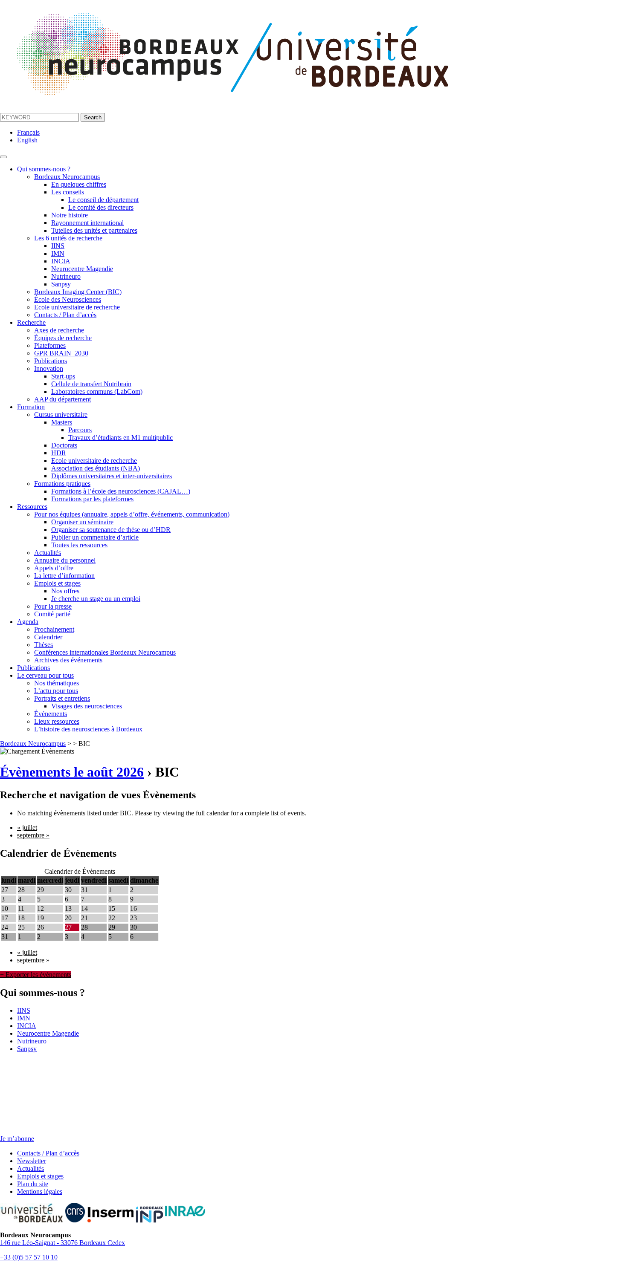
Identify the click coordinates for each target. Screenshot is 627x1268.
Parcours (80, 429)
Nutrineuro (66, 276)
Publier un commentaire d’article (95, 537)
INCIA (60, 261)
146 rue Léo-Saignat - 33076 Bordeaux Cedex (62, 1242)
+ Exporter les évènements (35, 974)
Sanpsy (61, 284)
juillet (27, 827)
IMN (57, 253)
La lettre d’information (64, 575)
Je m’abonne (17, 1138)
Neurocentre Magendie (82, 268)
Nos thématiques (56, 683)
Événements (50, 713)
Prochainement (54, 629)
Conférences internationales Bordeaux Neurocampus (105, 652)
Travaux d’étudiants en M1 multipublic (120, 437)
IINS (57, 245)
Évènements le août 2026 (72, 772)
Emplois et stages (57, 583)
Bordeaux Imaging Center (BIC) (78, 291)
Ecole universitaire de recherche (77, 307)
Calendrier (48, 637)
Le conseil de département (103, 199)
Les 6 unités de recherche (68, 238)
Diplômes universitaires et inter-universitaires (111, 475)
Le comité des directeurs (101, 207)
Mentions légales (39, 1191)
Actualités (47, 552)
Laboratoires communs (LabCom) (96, 391)
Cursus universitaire (60, 414)
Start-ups (63, 376)
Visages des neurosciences (86, 706)
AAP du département (62, 399)
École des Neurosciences (67, 299)
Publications (50, 360)
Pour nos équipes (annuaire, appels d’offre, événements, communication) (131, 514)
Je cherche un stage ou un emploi (95, 598)
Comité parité (52, 614)
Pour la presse (53, 606)
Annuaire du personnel (65, 560)
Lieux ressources (56, 721)
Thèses (43, 644)
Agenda (27, 621)
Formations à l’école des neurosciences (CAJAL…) (120, 491)
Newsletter (31, 1160)
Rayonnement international (87, 222)
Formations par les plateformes (92, 499)
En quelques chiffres (78, 184)
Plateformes (50, 345)
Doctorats (64, 445)
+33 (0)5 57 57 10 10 (29, 1257)
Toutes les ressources (79, 545)
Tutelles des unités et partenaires (94, 230)
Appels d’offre (53, 568)
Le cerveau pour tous (45, 675)
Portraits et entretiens (62, 698)
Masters (61, 422)
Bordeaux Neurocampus (67, 176)
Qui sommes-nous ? (43, 169)
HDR (58, 452)
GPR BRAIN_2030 (61, 353)
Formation (31, 406)
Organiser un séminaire (82, 522)
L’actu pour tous (56, 690)
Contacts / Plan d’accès (65, 314)
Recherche (31, 322)
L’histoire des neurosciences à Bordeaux (88, 729)
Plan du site (32, 1183)
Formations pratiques (62, 483)
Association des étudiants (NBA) (95, 468)
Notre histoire (69, 215)
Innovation (48, 368)
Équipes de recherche (63, 337)
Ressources (32, 506)
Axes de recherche (59, 330)
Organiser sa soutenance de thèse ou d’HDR (111, 529)
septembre (33, 835)
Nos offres (65, 591)
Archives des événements (68, 660)
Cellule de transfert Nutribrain (91, 383)
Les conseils (67, 192)
